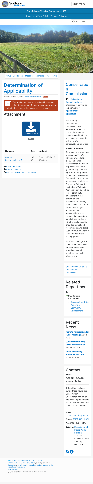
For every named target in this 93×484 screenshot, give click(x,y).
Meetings (29, 76)
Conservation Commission (33, 97)
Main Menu (79, 3)
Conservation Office (80, 302)
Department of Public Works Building (81, 430)
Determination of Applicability (23, 88)
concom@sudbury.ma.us (77, 415)
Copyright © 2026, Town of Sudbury (21, 463)
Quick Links (79, 21)
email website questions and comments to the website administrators (30, 466)
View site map (13, 469)
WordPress (73, 460)
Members (39, 76)
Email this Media (13, 166)
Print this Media (13, 169)
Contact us (12, 465)
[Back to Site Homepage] (13, 4)
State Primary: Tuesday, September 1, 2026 (46, 11)
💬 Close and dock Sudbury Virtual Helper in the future (28, 472)
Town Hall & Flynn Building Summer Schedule (46, 16)
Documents (18, 76)
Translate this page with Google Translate (25, 460)
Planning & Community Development (77, 308)
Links (54, 76)
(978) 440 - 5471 (81, 419)
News (8, 76)
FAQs (48, 76)
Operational (76, 474)
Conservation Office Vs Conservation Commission (76, 269)
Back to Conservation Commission (22, 172)
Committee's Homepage (39, 108)
